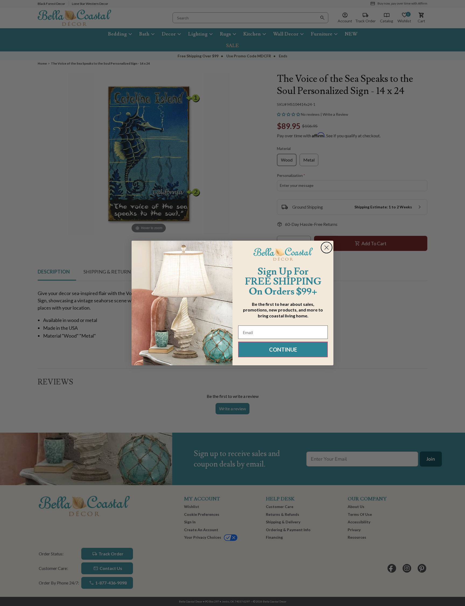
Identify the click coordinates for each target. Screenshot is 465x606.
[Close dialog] (326, 247)
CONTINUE (283, 349)
